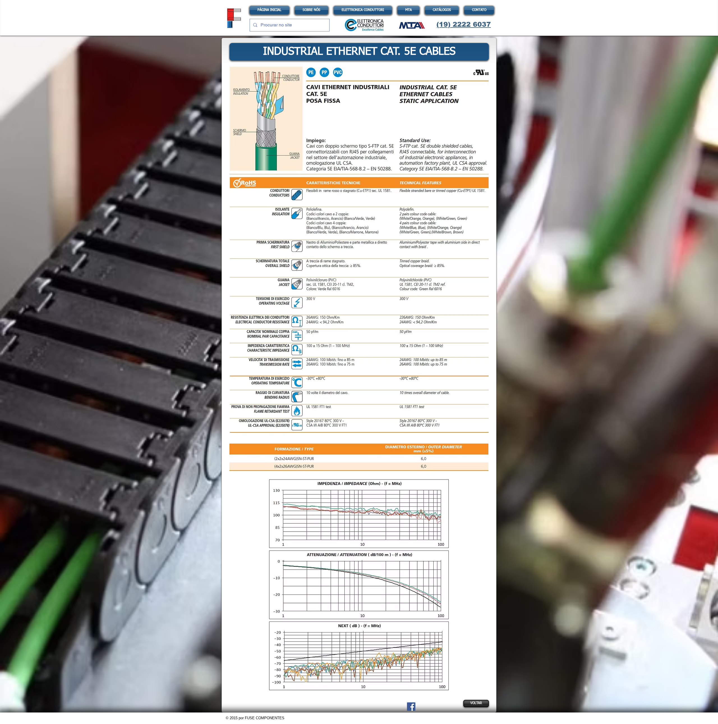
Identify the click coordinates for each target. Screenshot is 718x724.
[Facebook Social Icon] (411, 706)
